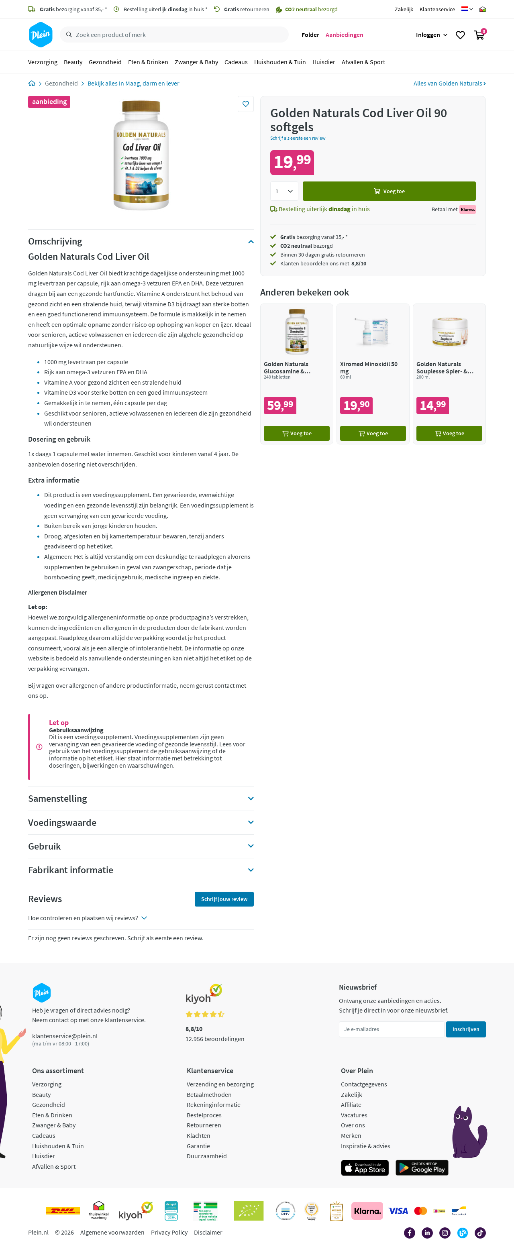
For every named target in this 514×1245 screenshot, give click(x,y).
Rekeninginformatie (214, 1104)
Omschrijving (55, 241)
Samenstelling (57, 798)
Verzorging (42, 62)
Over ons (353, 1125)
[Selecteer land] (467, 9)
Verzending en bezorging (220, 1084)
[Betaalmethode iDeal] (439, 1211)
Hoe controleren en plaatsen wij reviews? (83, 918)
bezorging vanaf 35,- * (73, 9)
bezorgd (306, 245)
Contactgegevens (364, 1084)
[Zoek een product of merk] (67, 35)
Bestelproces (204, 1115)
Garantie (198, 1146)
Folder (310, 35)
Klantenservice (437, 9)
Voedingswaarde (62, 822)
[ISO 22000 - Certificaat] (286, 1211)
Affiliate (351, 1104)
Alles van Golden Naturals (448, 83)
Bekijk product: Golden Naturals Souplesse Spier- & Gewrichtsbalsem (449, 374)
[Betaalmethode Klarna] (367, 1211)
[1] (284, 191)
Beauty (73, 62)
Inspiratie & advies (365, 1146)
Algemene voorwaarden (112, 1232)
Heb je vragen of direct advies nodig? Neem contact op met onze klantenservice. (89, 1015)
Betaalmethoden (209, 1094)
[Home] (31, 83)
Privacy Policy (169, 1232)
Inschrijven (466, 1029)
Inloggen (428, 35)
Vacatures (354, 1115)
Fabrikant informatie (70, 870)
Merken (351, 1135)
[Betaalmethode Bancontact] (459, 1211)
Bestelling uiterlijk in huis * (165, 9)
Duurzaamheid (207, 1156)
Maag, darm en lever (152, 83)
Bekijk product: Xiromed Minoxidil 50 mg (373, 374)
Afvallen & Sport (363, 62)
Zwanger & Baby (196, 62)
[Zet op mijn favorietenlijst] (246, 104)
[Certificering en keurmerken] (249, 1211)
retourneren (246, 9)
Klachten (198, 1135)
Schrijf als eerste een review (298, 138)
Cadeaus (236, 62)
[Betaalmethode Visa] (398, 1211)
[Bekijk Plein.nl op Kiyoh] (136, 1211)
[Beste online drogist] (312, 1211)
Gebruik (44, 846)
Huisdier (323, 62)
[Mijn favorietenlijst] (460, 34)
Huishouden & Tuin (280, 62)
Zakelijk (404, 9)
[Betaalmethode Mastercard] (420, 1211)
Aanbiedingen (344, 35)
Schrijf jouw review (224, 899)
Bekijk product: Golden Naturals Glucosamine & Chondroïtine (297, 374)
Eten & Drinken (148, 62)
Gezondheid (105, 62)
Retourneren (204, 1125)
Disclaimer (208, 1232)
